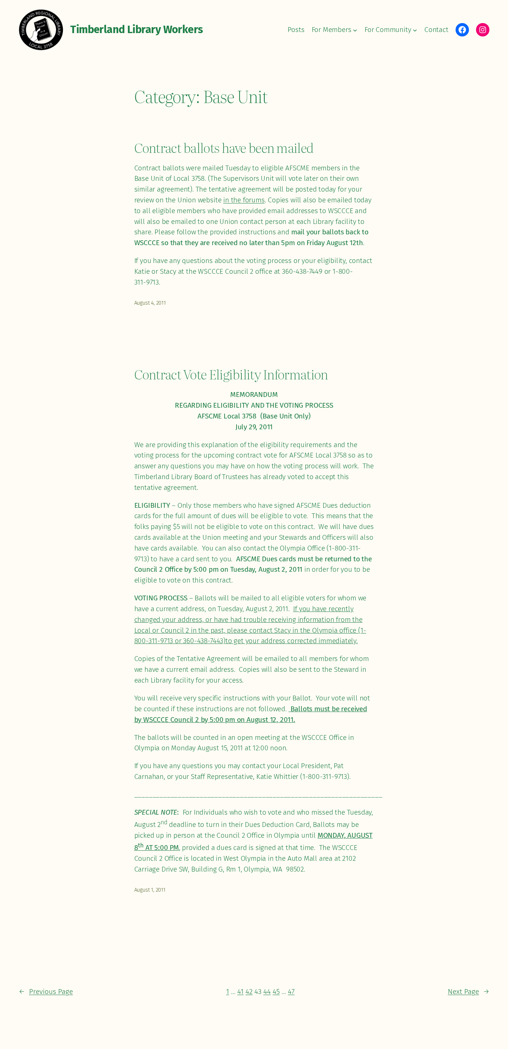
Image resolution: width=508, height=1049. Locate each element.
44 (267, 991)
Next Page (468, 991)
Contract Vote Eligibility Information (231, 374)
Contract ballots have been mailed (224, 147)
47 (291, 991)
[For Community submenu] (415, 30)
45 (276, 991)
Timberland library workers (136, 29)
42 (249, 991)
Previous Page (46, 991)
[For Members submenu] (355, 30)
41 (240, 991)
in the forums (244, 200)
